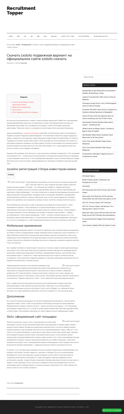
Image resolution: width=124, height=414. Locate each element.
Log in (87, 407)
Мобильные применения (21, 107)
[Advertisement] (82, 16)
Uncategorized (18, 383)
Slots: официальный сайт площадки (25, 112)
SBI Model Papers (88, 176)
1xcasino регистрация (31, 133)
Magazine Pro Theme (54, 407)
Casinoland (86, 186)
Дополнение (16, 110)
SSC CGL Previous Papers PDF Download (96, 202)
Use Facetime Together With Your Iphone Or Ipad (98, 225)
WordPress (80, 407)
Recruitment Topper (21, 10)
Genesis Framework (70, 407)
